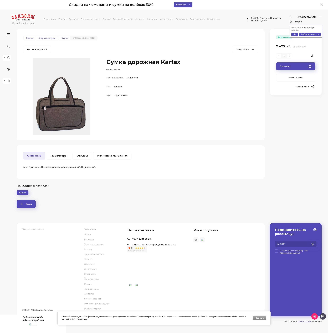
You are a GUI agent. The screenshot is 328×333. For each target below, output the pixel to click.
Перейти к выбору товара (164, 205)
